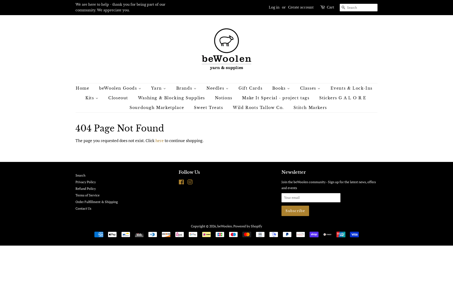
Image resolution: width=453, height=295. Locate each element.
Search (80, 175)
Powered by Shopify (247, 226)
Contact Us (83, 208)
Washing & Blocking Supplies (171, 97)
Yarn (157, 88)
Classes (309, 88)
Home (82, 88)
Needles (216, 88)
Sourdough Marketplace (157, 107)
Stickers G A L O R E (342, 97)
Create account (301, 7)
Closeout (118, 97)
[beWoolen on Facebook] (181, 183)
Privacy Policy (86, 182)
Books (279, 88)
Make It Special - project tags (275, 97)
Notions (223, 97)
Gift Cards (250, 88)
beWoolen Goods (118, 88)
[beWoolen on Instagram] (190, 183)
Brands (185, 88)
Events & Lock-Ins (352, 88)
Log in (274, 7)
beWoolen (224, 226)
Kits (90, 97)
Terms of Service (88, 195)
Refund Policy (86, 188)
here (159, 140)
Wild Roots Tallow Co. (258, 107)
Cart (330, 7)
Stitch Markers (310, 107)
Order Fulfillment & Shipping (97, 202)
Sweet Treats (208, 107)
